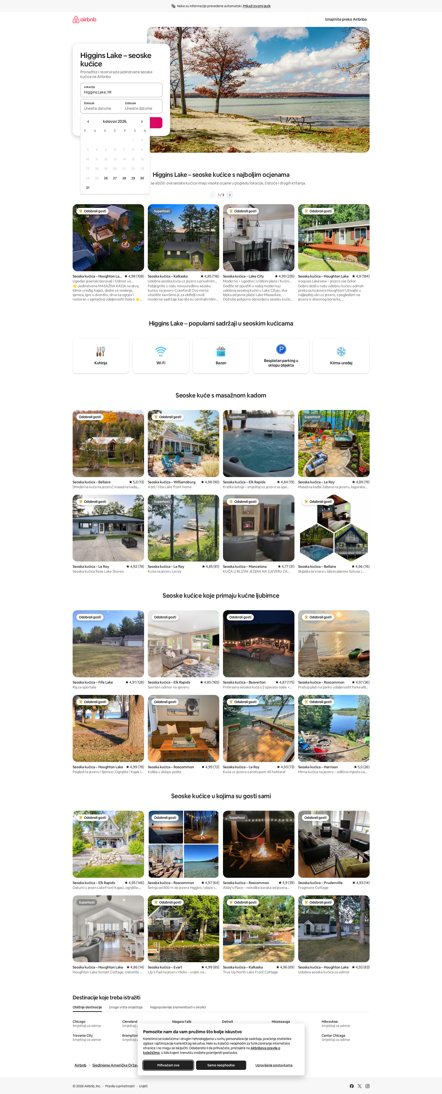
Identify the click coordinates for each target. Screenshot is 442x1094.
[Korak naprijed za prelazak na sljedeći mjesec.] (141, 121)
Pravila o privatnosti (120, 1086)
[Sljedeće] (229, 195)
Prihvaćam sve (168, 1065)
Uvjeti (143, 1086)
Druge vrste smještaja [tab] (126, 1007)
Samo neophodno (221, 1065)
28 (124, 178)
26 (106, 178)
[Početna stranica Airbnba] (84, 19)
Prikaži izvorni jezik (257, 6)
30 (142, 178)
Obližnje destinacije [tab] (87, 1007)
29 (133, 178)
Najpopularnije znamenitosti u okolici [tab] (178, 1007)
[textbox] (101, 108)
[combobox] (121, 92)
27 (115, 178)
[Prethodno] (212, 195)
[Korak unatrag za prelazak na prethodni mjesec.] (88, 121)
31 (87, 188)
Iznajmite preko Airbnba (346, 19)
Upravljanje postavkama (274, 1065)
